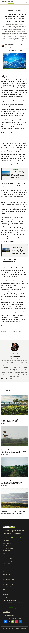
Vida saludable (6, 563)
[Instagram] (16, 621)
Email (20, 331)
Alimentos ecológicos (8, 561)
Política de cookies (7, 587)
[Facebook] (5, 621)
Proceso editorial (20, 44)
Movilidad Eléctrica (8, 551)
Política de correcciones (9, 579)
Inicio (2, 7)
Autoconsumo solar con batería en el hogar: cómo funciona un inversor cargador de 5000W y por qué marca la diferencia (18, 250)
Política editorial (7, 576)
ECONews (5, 592)
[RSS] (12, 621)
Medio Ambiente (7, 543)
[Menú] (26, 2)
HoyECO (5, 589)
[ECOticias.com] (8, 2)
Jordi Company (11, 44)
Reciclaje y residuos (8, 558)
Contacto (5, 572)
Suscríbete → (9, 607)
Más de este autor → (7, 378)
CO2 (4, 553)
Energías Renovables (9, 7)
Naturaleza (5, 545)
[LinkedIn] (20, 621)
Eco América (6, 566)
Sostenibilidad (6, 556)
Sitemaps (5, 597)
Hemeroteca (6, 594)
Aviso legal (5, 582)
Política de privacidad (8, 584)
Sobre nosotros (6, 574)
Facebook (14, 331)
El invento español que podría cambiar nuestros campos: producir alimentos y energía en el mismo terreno (18, 174)
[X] (9, 621)
